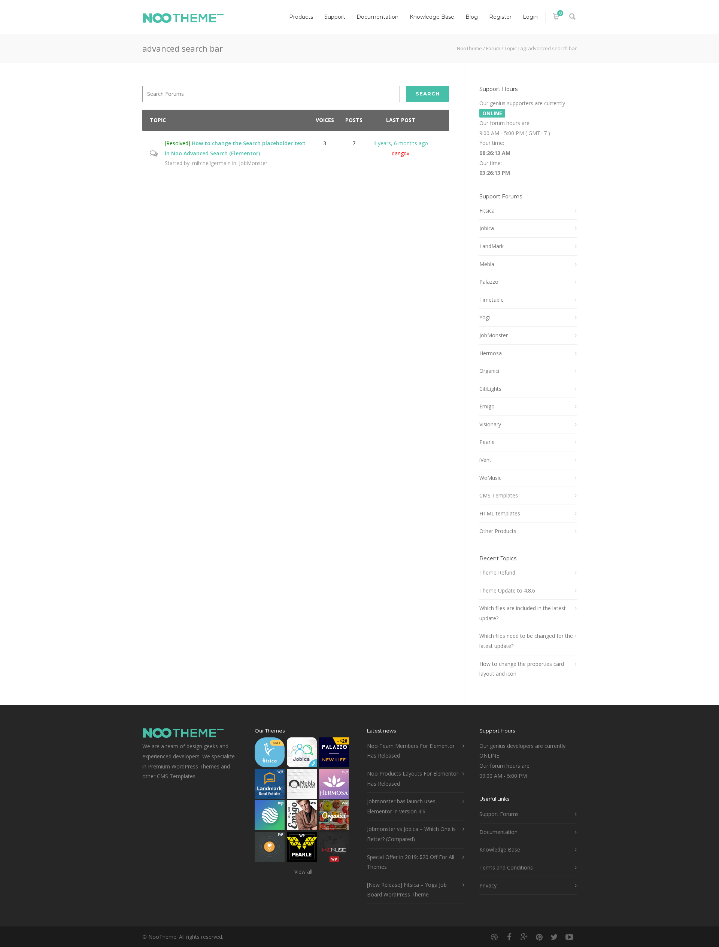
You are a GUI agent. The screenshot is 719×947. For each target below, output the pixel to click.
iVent (485, 459)
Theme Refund (497, 572)
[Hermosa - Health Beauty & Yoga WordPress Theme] (334, 785)
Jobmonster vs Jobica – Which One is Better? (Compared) (411, 834)
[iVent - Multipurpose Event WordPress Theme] (270, 848)
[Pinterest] (539, 936)
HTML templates (499, 513)
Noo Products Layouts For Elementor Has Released (412, 778)
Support (334, 16)
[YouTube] (569, 936)
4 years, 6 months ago (400, 143)
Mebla (486, 264)
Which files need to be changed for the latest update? (526, 640)
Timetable (491, 299)
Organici (489, 370)
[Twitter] (554, 936)
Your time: (491, 142)
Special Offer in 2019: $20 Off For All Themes (410, 862)
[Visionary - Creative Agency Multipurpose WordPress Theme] (270, 817)
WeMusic (490, 477)
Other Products (497, 531)
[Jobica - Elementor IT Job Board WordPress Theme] (302, 754)
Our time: (490, 163)
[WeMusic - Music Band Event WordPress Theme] (334, 848)
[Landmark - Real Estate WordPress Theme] (270, 785)
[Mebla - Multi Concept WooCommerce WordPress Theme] (302, 785)
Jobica (486, 228)
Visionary (490, 424)
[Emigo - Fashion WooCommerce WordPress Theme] (302, 817)
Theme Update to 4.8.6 (507, 590)
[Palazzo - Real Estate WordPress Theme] (334, 754)
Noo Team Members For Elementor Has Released (411, 750)
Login (530, 16)
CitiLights (490, 388)
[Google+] (524, 936)
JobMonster (253, 163)
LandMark (491, 246)
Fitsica (487, 210)
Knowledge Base (432, 16)
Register (500, 16)
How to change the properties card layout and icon (521, 668)
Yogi (484, 317)
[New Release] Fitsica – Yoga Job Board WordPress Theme (407, 889)
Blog (471, 16)
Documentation (377, 16)
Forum (493, 48)
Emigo (487, 406)
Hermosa (490, 353)
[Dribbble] (494, 936)
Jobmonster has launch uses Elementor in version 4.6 (401, 806)
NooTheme (469, 48)
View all (303, 871)
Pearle (487, 441)
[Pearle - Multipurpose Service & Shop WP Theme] (302, 848)
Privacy (488, 885)
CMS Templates (498, 495)
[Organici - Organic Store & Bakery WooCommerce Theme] (334, 817)
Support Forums (499, 813)
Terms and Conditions (506, 867)
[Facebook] (509, 936)
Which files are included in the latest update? (522, 613)
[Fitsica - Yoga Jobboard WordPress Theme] (270, 754)
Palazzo (488, 281)
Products (301, 16)
